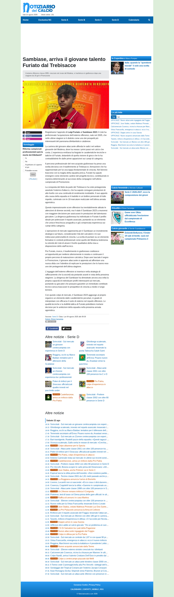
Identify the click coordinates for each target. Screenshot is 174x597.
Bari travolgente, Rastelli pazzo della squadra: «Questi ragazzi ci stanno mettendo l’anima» (91, 439)
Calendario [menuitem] (134, 20)
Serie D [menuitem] (115, 20)
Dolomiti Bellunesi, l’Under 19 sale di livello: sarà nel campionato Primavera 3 (137, 236)
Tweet (67, 328)
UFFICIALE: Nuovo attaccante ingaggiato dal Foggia (130, 120)
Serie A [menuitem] (64, 20)
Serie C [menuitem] (98, 20)
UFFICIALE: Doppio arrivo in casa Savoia (126, 133)
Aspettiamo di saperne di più (33, 166)
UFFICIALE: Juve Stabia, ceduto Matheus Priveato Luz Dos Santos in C (138, 123)
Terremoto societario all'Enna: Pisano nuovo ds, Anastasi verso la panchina (84, 433)
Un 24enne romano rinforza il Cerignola (72, 491)
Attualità (116, 208)
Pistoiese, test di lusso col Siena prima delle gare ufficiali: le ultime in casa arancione (88, 494)
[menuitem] (149, 20)
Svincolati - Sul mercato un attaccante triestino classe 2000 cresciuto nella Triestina (87, 562)
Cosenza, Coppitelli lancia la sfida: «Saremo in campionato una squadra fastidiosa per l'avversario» (95, 485)
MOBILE (95, 589)
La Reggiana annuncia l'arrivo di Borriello (73, 479)
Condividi (53, 328)
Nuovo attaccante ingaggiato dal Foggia (72, 531)
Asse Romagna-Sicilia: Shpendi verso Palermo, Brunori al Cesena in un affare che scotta (90, 571)
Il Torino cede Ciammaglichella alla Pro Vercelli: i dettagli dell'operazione (83, 565)
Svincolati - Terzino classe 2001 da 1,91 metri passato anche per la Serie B (84, 476)
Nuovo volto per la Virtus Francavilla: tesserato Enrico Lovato (77, 504)
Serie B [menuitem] (81, 20)
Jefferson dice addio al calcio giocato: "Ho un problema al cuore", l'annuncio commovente (90, 525)
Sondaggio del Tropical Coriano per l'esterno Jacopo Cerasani (78, 568)
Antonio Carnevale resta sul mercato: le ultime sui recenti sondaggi (80, 458)
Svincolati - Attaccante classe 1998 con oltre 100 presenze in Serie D (81, 488)
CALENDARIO (76, 589)
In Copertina (118, 58)
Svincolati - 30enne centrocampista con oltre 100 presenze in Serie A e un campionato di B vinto (93, 501)
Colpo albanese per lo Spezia (68, 446)
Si (26, 158)
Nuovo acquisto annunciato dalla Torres (72, 546)
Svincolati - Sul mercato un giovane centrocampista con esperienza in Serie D (85, 424)
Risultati (33, 179)
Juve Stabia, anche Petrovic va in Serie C (73, 470)
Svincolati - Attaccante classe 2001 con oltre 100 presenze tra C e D (96, 371)
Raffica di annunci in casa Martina (70, 497)
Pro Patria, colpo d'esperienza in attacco (96, 384)
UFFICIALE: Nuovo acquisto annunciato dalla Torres (130, 136)
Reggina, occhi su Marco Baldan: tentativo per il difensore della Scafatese (83, 430)
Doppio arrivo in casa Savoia (67, 522)
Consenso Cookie (81, 585)
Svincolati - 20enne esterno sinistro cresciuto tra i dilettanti (76, 549)
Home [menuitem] (26, 20)
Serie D (55, 317)
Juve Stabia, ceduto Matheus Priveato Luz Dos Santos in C (81, 507)
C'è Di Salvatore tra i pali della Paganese (73, 528)
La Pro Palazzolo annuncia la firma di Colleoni (75, 510)
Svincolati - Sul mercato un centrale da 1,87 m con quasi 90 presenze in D (83, 537)
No (26, 161)
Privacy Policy (94, 585)
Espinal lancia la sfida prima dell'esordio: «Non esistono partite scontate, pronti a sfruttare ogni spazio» (96, 473)
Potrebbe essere (31, 171)
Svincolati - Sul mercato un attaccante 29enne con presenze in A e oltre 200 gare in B (88, 574)
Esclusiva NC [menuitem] (44, 20)
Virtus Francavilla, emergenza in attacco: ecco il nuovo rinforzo (78, 540)
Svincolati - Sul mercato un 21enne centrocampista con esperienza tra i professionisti (88, 436)
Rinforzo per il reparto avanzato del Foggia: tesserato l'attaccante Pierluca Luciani (87, 513)
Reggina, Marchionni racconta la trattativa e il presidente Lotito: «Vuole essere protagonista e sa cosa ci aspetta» (101, 543)
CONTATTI (87, 589)
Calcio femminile (120, 188)
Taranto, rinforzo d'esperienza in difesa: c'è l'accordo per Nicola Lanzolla (82, 519)
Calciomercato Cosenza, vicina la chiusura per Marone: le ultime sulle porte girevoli (87, 552)
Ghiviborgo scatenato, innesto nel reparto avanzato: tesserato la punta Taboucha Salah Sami (92, 427)
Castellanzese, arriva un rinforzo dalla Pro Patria (63, 397)
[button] (33, 174)
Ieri (118, 117)
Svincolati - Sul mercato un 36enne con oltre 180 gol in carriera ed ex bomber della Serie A (91, 516)
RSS (102, 589)
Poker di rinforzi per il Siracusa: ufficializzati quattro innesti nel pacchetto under (85, 452)
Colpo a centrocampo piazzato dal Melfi (72, 559)
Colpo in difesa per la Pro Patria (69, 534)
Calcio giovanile (119, 228)
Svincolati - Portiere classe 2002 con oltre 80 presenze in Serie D (97, 397)
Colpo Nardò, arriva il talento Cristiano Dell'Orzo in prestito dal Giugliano (83, 556)
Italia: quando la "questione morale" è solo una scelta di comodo (138, 66)
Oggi (113, 117)
